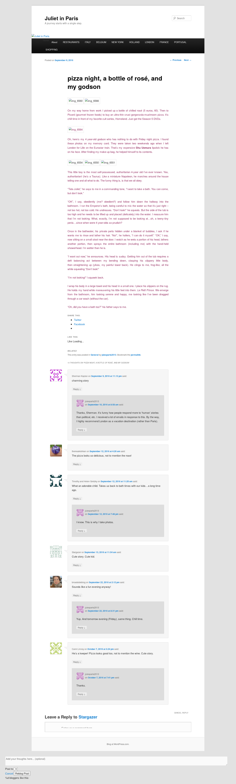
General (94, 354)
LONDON (149, 42)
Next (187, 60)
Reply (77, 389)
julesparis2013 (109, 354)
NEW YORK (118, 42)
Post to (9, 769)
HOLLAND (134, 42)
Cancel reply (181, 713)
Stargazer (88, 717)
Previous (175, 60)
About (54, 42)
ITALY (88, 42)
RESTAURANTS (71, 42)
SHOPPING (52, 49)
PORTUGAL (180, 42)
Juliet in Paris (61, 18)
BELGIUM (101, 42)
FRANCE (164, 42)
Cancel (9, 773)
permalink (136, 354)
